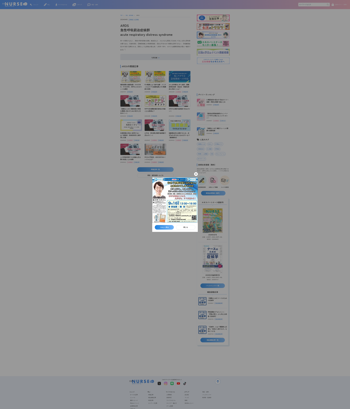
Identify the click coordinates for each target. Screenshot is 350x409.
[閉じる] (196, 174)
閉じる (185, 227)
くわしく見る (164, 227)
